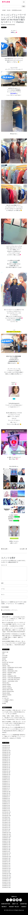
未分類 (4, 703)
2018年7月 (5, 800)
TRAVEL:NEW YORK (7, 689)
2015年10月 (5, 856)
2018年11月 (5, 793)
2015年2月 (5, 870)
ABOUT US (15, 904)
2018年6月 (5, 802)
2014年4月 (5, 887)
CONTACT (23, 906)
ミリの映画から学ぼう (8, 700)
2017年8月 (5, 819)
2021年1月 (5, 749)
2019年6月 (5, 781)
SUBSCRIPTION (5, 904)
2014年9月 (5, 878)
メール (3, 589)
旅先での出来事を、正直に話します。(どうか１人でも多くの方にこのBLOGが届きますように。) (14, 712)
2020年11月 (5, 752)
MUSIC (4, 659)
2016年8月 (5, 839)
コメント (4, 565)
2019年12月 (5, 771)
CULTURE (4, 655)
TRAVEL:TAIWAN (6, 695)
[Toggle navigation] (24, 2)
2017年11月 (5, 814)
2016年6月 (5, 843)
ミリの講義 (5, 701)
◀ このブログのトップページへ (9, 610)
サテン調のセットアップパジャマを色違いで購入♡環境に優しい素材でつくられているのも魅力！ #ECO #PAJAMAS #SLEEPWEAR (13, 630)
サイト (3, 594)
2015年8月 (5, 860)
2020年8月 (5, 757)
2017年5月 (5, 824)
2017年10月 (5, 815)
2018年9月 (5, 796)
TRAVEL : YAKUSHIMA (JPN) (10, 681)
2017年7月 (5, 820)
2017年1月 (5, 831)
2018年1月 (5, 810)
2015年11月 (5, 855)
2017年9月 (5, 817)
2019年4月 (5, 785)
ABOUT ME (5, 652)
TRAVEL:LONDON (7, 688)
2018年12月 (5, 791)
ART (3, 654)
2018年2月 (5, 808)
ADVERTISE (23, 904)
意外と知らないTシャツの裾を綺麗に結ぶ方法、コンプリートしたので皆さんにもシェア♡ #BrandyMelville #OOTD (13, 729)
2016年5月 (5, 844)
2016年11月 (5, 834)
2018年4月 (5, 805)
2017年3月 (5, 827)
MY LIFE (4, 660)
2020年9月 (5, 755)
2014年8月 (5, 880)
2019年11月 (5, 773)
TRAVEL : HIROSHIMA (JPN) (9, 671)
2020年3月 (5, 766)
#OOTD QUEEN (14, 538)
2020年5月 (5, 762)
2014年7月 (5, 882)
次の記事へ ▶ (23, 549)
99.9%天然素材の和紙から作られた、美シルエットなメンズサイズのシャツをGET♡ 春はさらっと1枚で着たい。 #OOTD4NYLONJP (14, 643)
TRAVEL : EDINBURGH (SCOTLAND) (12, 667)
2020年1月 (5, 769)
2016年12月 (5, 832)
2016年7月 (5, 841)
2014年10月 (5, 877)
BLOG (8, 10)
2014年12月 (5, 873)
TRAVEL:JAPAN (6, 686)
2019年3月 (5, 786)
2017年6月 (5, 822)
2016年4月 (5, 846)
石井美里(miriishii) (16, 10)
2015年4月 (5, 867)
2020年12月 (5, 750)
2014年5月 (5, 885)
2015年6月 (5, 863)
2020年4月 (5, 764)
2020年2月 (5, 767)
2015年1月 (5, 872)
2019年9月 (5, 776)
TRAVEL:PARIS (6, 693)
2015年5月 (5, 865)
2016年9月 (5, 837)
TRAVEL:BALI (5, 683)
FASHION (4, 657)
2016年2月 (5, 849)
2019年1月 (5, 790)
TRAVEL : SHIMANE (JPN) (9, 676)
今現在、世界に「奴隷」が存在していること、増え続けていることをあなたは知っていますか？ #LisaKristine (13, 717)
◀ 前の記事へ (4, 549)
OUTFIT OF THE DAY (7, 662)
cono (17, 719)
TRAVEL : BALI (6, 666)
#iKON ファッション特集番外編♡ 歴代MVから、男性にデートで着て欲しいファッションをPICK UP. (13, 736)
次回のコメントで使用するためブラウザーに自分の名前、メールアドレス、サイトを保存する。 (13, 602)
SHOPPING (5, 664)
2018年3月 (5, 807)
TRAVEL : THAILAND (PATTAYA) (11, 679)
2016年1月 (5, 851)
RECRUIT (4, 906)
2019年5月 (5, 783)
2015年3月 (5, 868)
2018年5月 (5, 803)
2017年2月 (5, 829)
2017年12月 (5, 812)
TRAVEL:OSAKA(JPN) (8, 691)
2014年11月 (5, 875)
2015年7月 (5, 861)
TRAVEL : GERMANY (7, 669)
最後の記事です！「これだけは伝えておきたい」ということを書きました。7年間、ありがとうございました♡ (13, 618)
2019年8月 (5, 778)
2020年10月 (5, 754)
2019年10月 (5, 774)
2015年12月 (5, 853)
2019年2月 (5, 788)
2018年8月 (5, 798)
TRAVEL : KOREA (6, 674)
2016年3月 (5, 848)
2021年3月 (5, 745)
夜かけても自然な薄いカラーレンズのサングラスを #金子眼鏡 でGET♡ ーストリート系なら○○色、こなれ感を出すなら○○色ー (13, 624)
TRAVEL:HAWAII (6, 684)
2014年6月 (5, 884)
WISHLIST (5, 696)
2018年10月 (5, 795)
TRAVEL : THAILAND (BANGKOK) (11, 677)
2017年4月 (5, 826)
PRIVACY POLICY (14, 906)
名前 (2, 583)
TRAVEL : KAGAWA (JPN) (9, 672)
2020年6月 (5, 761)
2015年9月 (5, 858)
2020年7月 (5, 759)
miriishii (17, 517)
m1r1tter (16, 520)
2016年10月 (5, 836)
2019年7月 (5, 779)
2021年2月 (5, 747)
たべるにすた (5, 698)
